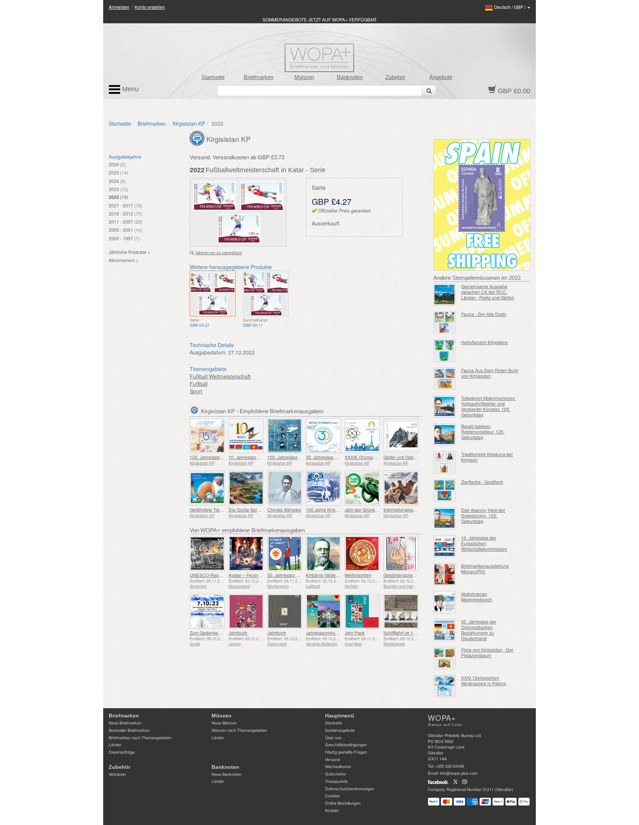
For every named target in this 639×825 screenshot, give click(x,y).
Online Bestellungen (343, 803)
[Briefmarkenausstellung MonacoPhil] (444, 574)
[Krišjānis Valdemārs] (323, 553)
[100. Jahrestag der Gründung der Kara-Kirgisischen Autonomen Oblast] (284, 436)
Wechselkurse (338, 766)
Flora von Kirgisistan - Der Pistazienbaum (487, 652)
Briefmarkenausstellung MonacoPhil (485, 568)
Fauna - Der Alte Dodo (483, 314)
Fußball (198, 383)
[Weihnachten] (362, 553)
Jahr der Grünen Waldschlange (376, 509)
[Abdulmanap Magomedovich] (444, 602)
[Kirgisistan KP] (198, 137)
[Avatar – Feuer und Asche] (246, 553)
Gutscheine (335, 774)
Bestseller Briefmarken (129, 730)
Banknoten (350, 77)
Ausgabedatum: (208, 352)
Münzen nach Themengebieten (239, 730)
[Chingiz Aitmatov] (284, 488)
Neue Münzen (224, 723)
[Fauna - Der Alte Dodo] (444, 322)
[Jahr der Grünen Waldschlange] (362, 488)
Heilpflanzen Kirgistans (484, 342)
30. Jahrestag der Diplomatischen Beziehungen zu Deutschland (478, 629)
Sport (196, 391)
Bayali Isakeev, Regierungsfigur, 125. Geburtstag (482, 431)
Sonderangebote (340, 730)
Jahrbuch (238, 632)
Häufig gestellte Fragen (346, 752)
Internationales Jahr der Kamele (415, 509)
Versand (332, 759)
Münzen (304, 77)
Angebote (440, 77)
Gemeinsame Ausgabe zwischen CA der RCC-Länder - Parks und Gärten (487, 292)
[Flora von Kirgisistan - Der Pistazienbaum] (444, 658)
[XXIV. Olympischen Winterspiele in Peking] (444, 686)
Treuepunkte (336, 781)
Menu (129, 89)
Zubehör (395, 77)
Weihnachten (358, 575)
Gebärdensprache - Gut (407, 575)
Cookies (332, 795)
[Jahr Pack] (362, 611)
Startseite (213, 77)
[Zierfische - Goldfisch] (444, 490)
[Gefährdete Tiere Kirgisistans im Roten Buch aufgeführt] (207, 488)
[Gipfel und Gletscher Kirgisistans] (401, 436)
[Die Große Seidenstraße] (246, 488)
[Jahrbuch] (246, 611)
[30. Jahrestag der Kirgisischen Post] (323, 436)
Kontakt (332, 810)
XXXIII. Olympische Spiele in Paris (379, 457)
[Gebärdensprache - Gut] (401, 553)
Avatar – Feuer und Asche (255, 575)
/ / (510, 7)
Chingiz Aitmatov (284, 509)
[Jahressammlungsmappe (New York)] (323, 611)
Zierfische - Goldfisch (482, 482)
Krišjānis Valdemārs (326, 575)
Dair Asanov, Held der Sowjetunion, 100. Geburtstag (483, 515)
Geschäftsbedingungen (346, 744)
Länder (115, 744)
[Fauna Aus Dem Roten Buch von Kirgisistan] (444, 378)
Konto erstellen (150, 7)
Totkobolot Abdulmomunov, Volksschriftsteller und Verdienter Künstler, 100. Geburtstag (488, 406)
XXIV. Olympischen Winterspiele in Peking (483, 680)
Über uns (333, 737)
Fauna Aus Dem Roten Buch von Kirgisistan (489, 373)
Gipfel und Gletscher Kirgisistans (416, 457)
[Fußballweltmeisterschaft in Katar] (213, 293)
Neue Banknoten (226, 774)
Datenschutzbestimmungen (349, 788)
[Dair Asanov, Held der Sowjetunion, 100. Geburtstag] (444, 518)
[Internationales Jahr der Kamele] (401, 488)
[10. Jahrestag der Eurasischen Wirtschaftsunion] (246, 436)
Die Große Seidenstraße (253, 509)
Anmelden (119, 7)
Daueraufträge (122, 752)
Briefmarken (258, 77)
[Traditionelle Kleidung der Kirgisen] (444, 462)
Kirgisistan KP (189, 123)
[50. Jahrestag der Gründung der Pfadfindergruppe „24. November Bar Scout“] (284, 553)
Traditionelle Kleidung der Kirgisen (487, 457)
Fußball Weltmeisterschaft (220, 376)
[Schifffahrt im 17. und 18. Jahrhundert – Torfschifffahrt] (401, 611)
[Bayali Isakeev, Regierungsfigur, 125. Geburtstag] (444, 434)
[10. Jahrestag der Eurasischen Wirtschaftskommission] (444, 546)
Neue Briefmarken (125, 723)
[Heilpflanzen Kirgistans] (444, 350)
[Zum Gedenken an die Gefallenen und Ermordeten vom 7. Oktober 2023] (207, 611)
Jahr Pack (355, 632)
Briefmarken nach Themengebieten (140, 737)
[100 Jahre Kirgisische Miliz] (323, 488)
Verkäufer (117, 774)
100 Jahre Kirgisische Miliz (333, 509)
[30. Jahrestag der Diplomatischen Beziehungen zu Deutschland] (444, 630)
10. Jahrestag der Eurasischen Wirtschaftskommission (484, 543)
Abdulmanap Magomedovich (476, 596)
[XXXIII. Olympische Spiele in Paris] (362, 436)
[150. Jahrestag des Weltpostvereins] (207, 436)
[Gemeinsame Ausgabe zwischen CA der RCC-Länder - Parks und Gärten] (444, 295)
